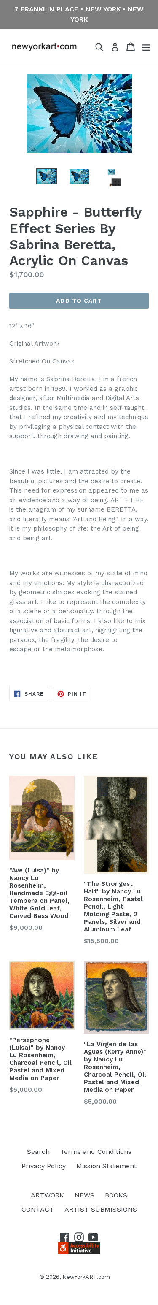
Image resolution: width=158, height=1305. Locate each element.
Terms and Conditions (95, 1152)
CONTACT (37, 1209)
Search (38, 1152)
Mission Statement (106, 1166)
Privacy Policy (43, 1166)
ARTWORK (47, 1195)
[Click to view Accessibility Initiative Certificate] (79, 1252)
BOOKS (116, 1195)
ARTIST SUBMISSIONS (100, 1209)
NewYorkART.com (86, 1277)
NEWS (84, 1195)
